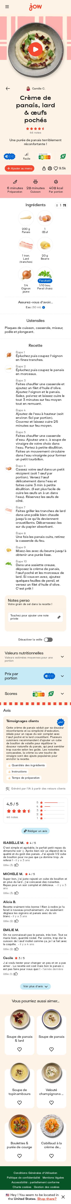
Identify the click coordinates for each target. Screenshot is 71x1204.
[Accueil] (35, 7)
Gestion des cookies (47, 1187)
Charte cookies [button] (22, 1187)
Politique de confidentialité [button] (23, 1177)
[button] (7, 7)
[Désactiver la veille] (48, 640)
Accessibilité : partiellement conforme (35, 1182)
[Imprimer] (50, 168)
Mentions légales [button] (53, 1177)
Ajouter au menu (21, 168)
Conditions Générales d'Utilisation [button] (35, 1172)
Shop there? (47, 1199)
